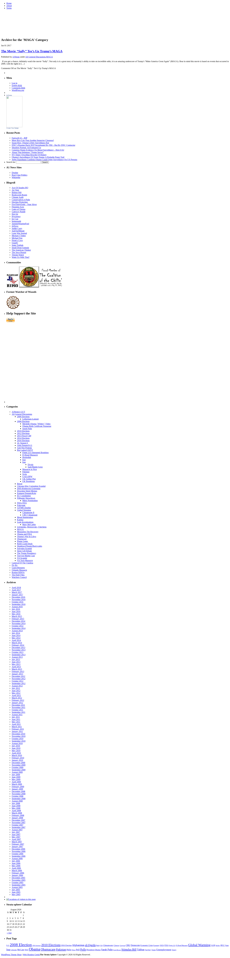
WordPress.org (18, 90)
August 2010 (17, 743)
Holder (218, 945)
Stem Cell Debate (24, 551)
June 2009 (16, 777)
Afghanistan (78, 945)
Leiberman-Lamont (30, 419)
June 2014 (16, 635)
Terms (9, 8)
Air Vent (15, 190)
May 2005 (16, 894)
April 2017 (16, 590)
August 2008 (17, 801)
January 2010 (17, 760)
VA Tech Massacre (25, 560)
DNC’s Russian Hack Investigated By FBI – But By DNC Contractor (43, 145)
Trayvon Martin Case (26, 556)
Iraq (24, 462)
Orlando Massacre (19, 570)
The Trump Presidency (26, 553)
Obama (34, 949)
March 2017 (17, 592)
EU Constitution (24, 496)
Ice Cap (15, 219)
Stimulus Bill (128, 949)
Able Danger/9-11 (24, 445)
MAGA (49, 57)
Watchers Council (19, 577)
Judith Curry (17, 228)
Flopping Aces (18, 207)
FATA (162, 945)
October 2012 (17, 681)
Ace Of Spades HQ (20, 188)
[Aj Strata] (14, 126)
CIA (101, 945)
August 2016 (17, 607)
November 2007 (18, 822)
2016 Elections (23, 440)
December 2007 (18, 820)
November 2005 (18, 880)
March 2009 (17, 784)
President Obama (94, 950)
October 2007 (17, 825)
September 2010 (18, 741)
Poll (78, 949)
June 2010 (16, 748)
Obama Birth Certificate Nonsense (36, 426)
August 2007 (17, 830)
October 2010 (17, 738)
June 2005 (16, 892)
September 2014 (18, 628)
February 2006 (18, 873)
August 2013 (17, 657)
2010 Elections (23, 431)
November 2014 (18, 623)
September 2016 (18, 604)
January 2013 (17, 674)
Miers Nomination (30, 500)
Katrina (20, 520)
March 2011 (17, 726)
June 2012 (16, 691)
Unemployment (163, 949)
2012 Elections (23, 433)
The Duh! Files (18, 575)
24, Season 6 (22, 443)
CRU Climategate (29, 515)
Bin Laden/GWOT (25, 450)
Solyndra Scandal (24, 548)
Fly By (15, 565)
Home (9, 3)
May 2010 (16, 750)
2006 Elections (23, 416)
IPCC (222, 945)
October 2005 (17, 882)
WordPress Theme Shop (11, 954)
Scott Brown (117, 950)
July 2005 (16, 890)
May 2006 (16, 866)
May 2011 (16, 722)
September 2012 (18, 683)
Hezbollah (26, 457)
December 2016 (18, 597)
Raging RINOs (18, 572)
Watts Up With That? (20, 257)
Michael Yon (17, 238)
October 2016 (17, 602)
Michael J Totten (19, 236)
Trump (153, 950)
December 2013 (18, 647)
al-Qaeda (90, 945)
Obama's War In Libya (26, 536)
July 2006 (16, 861)
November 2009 (18, 765)
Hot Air (15, 214)
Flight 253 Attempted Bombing (35, 452)
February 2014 (18, 645)
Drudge (15, 172)
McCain (20, 949)
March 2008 (17, 813)
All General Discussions (35, 57)
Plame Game (22, 541)
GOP (213, 945)
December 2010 (18, 734)
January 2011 (17, 731)
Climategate (108, 945)
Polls (83, 949)
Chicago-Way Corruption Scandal (31, 486)
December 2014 (18, 621)
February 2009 (18, 786)
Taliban (141, 949)
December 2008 (18, 791)
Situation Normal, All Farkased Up (26, 147)
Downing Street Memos (27, 491)
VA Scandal (22, 558)
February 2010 (18, 758)
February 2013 (18, 671)
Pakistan (25, 472)
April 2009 (16, 782)
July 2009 (16, 774)
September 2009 (18, 770)
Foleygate (21, 505)
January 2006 (17, 875)
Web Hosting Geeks (31, 954)
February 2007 (18, 844)
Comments (18, 88)
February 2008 (18, 815)
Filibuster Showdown (26, 498)
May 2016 (16, 614)
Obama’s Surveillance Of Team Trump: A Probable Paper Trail (38, 157)
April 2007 (16, 839)
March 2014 (17, 643)
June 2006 (16, 863)
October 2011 (17, 710)
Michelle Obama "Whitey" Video (36, 424)
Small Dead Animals (20, 247)
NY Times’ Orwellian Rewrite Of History (29, 155)
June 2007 (16, 834)
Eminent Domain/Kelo (26, 493)
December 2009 (18, 762)
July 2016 (16, 609)
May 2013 (16, 664)
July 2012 (16, 688)
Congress (122, 945)
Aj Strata (9, 95)
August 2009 (17, 772)
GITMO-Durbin (24, 508)
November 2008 (18, 794)
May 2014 (16, 638)
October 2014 (17, 626)
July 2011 (16, 717)
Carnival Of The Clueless (22, 563)
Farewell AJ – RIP (19, 138)
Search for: (11, 162)
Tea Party (148, 950)
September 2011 (18, 712)
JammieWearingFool (20, 224)
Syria (24, 474)
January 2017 (17, 595)
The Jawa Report (19, 252)
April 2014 (16, 640)
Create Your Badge (12, 128)
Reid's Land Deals (24, 544)
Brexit (19, 484)
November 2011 (18, 707)
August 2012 (17, 686)
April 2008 (16, 810)
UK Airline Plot (29, 479)
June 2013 (16, 662)
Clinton (116, 945)
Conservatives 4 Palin (21, 200)
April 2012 (16, 695)
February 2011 (18, 729)
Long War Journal (19, 233)
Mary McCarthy (29, 524)
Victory (174, 950)
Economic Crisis (146, 945)
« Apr (9, 933)
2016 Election (66, 945)
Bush (98, 945)
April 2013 (16, 667)
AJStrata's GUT (18, 412)
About (9, 6)
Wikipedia (16, 177)
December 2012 (18, 676)
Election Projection (20, 202)
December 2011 (18, 705)
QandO (15, 243)
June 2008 (16, 806)
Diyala (30, 464)
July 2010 (16, 746)
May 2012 (16, 693)
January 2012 (17, 703)
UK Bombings (28, 481)
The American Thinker (21, 250)
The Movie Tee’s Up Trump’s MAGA (31, 51)
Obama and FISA (24, 534)
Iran (24, 460)
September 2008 (18, 798)
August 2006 (17, 858)
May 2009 (16, 779)
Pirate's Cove (17, 240)
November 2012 (18, 679)
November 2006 (18, 851)
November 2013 (18, 650)
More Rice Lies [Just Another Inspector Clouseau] (33, 140)
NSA (26, 950)
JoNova (15, 226)
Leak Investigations (25, 522)
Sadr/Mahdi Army (35, 467)
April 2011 (16, 724)
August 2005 (17, 887)
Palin (69, 949)
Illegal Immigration (25, 517)
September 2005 (18, 885)
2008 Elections (23, 421)
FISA (166, 945)
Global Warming (24, 510)
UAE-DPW (27, 476)
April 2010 (16, 753)
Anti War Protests (24, 448)
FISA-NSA (22, 503)
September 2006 (18, 856)
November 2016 (18, 599)
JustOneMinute (18, 231)
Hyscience (16, 216)
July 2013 (16, 659)
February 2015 (18, 619)
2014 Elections (23, 438)
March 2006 (17, 870)
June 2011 (16, 719)
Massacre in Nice (29, 469)
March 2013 (17, 669)
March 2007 (17, 842)
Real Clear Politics (19, 175)
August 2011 (17, 715)
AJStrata (16, 57)
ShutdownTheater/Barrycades (29, 546)
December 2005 (18, 878)
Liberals (14, 950)
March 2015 (17, 616)
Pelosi (73, 950)
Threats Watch (18, 255)
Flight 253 (172, 945)
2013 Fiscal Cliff (24, 436)
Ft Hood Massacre (30, 455)
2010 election (36, 945)
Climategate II (28, 512)
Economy (156, 945)
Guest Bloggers (18, 568)
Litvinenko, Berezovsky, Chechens (31, 527)
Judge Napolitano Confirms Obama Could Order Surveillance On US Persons (44, 159)
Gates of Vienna (18, 209)
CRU (128, 945)
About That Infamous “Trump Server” (28, 152)
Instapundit (16, 221)
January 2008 (17, 818)
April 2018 (16, 587)
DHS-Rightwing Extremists (28, 488)
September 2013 (18, 655)
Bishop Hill (16, 192)
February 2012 (18, 700)
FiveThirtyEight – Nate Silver (24, 204)
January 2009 (17, 789)
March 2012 (17, 698)
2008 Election (21, 945)
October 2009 (17, 767)
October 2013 (17, 652)
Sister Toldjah (17, 245)
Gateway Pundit (18, 212)
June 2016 (16, 611)
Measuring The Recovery (27, 532)
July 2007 (16, 832)
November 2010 (18, 736)
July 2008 (16, 803)
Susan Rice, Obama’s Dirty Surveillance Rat (30, 143)
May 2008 (16, 808)
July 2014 (16, 633)
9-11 (7, 945)
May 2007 (16, 837)
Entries (17, 85)
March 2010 (17, 755)
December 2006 (18, 849)
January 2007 (17, 846)
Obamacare (22, 539)
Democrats (135, 945)
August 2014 (17, 631)
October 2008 (17, 796)
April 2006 (16, 868)
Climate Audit (17, 197)
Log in (14, 83)
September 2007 (18, 827)
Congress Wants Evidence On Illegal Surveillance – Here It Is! (38, 150)
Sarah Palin (27, 428)
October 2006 (17, 854)
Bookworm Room (19, 195)
